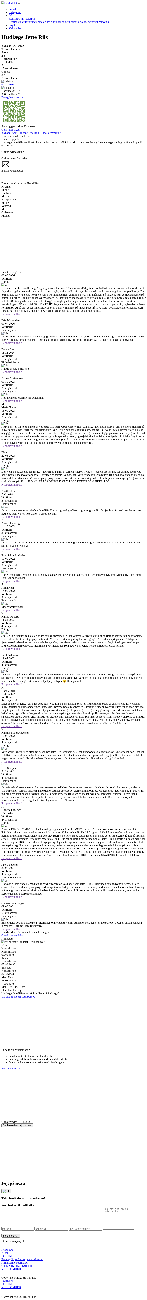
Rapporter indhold (11, 313)
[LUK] (6, 1191)
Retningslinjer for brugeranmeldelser (29, 21)
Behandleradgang (11, 1068)
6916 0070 (7, 84)
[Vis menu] (19, 3)
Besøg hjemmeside (12, 97)
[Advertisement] (73, 242)
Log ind (13, 25)
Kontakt (13, 18)
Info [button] (11, 15)
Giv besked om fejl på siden (17, 1125)
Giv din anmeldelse (12, 935)
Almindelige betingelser (63, 21)
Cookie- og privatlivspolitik (93, 21)
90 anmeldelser (10, 49)
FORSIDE (7, 1249)
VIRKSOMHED (11, 1268)
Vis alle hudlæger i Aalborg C (18, 996)
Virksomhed (15, 28)
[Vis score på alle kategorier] (73, 285)
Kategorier (15, 12)
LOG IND (7, 1256)
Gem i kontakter (10, 129)
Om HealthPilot (27, 18)
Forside (13, 9)
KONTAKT (8, 1252)
